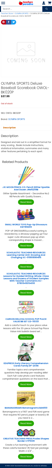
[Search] (46, 9)
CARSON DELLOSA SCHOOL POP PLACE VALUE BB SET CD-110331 (26, 320)
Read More (26, 202)
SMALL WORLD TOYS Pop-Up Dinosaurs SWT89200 (26, 225)
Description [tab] (9, 127)
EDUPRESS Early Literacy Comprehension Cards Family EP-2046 (26, 364)
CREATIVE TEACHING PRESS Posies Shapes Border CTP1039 (26, 440)
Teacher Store (7, 13)
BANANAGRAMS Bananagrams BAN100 (26, 407)
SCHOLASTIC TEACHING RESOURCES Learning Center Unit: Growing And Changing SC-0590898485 (26, 255)
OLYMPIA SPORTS (21, 13)
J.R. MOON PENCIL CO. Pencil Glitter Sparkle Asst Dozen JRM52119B (26, 188)
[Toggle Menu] (3, 3)
